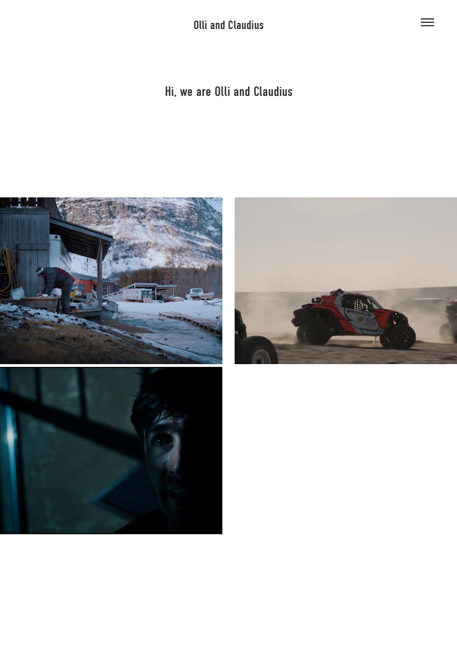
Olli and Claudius (228, 25)
